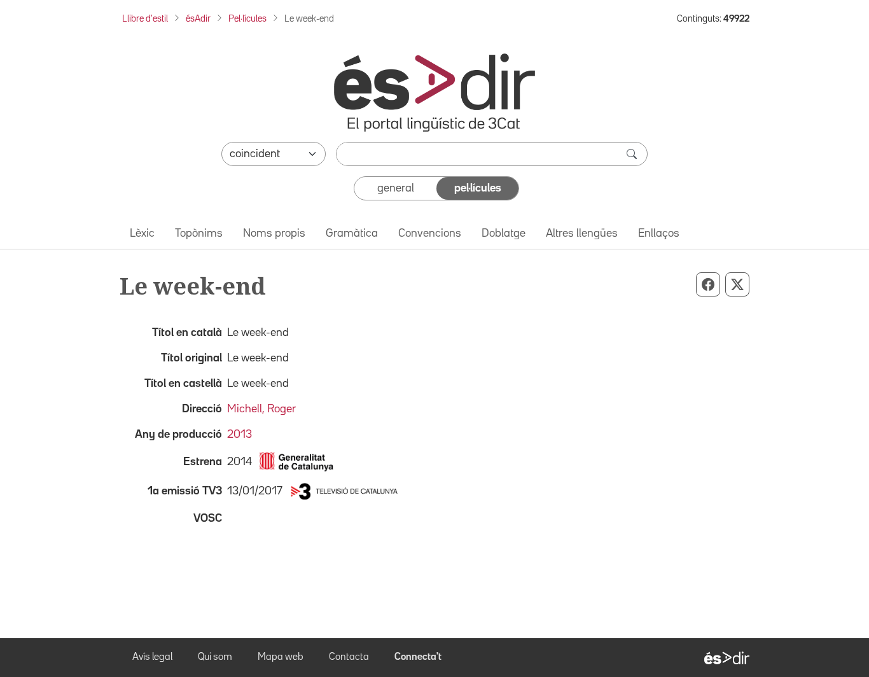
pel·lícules (477, 188)
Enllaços (658, 233)
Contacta (349, 657)
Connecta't (417, 657)
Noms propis (274, 233)
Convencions (429, 233)
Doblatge (503, 233)
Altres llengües (582, 233)
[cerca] (633, 154)
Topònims (199, 233)
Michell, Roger (261, 409)
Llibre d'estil (145, 19)
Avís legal (152, 657)
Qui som (215, 657)
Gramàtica (352, 233)
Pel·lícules (247, 19)
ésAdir (198, 19)
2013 (239, 434)
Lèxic (142, 233)
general (395, 188)
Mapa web (280, 657)
